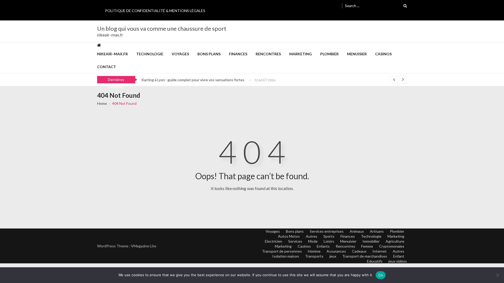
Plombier (329, 54)
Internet (379, 251)
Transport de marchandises (364, 256)
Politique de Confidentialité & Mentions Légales (155, 10)
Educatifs (374, 261)
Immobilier (371, 241)
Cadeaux (359, 251)
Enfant (398, 256)
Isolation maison (285, 256)
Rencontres (268, 54)
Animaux (357, 231)
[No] (497, 275)
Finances (238, 54)
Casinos (383, 54)
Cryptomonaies (391, 246)
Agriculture (395, 241)
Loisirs (329, 241)
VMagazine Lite (143, 246)
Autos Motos (289, 236)
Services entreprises (327, 231)
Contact (106, 66)
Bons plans (208, 54)
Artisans (377, 231)
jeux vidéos (397, 261)
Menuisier (357, 54)
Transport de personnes (282, 251)
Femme (367, 246)
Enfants (323, 246)
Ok (380, 275)
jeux (332, 256)
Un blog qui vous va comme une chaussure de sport (161, 28)
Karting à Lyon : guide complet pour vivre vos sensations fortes (192, 80)
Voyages (180, 54)
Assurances (336, 251)
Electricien (273, 241)
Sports (328, 236)
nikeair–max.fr (112, 54)
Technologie (149, 54)
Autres (311, 236)
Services (295, 241)
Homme (314, 251)
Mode (313, 241)
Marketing (300, 54)
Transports (314, 256)
